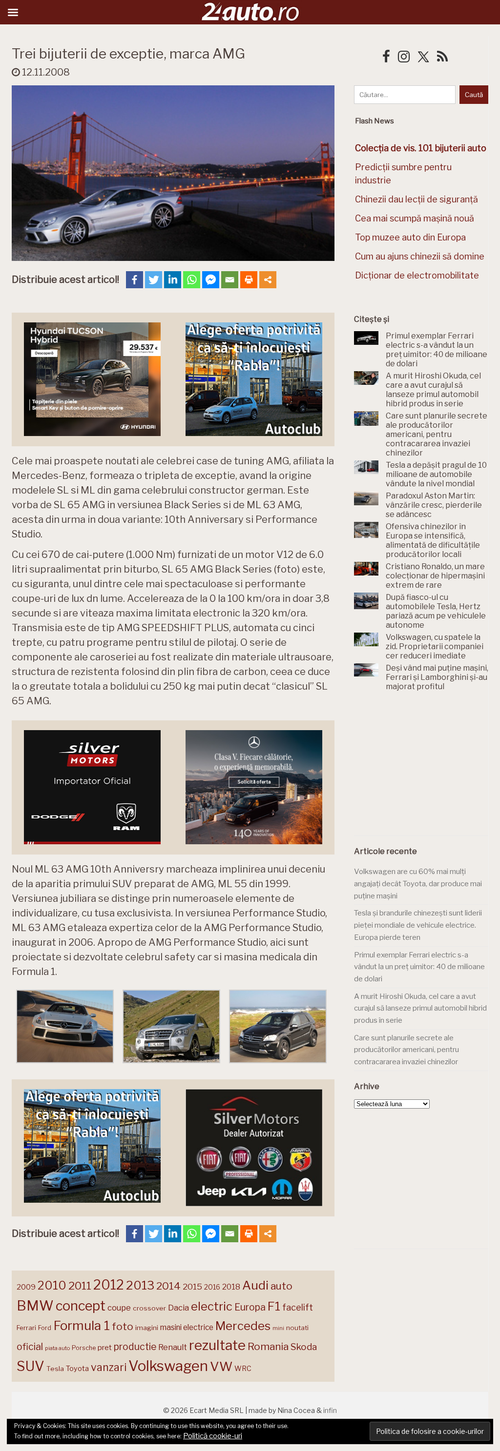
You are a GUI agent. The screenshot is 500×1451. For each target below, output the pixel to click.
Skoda (304, 1346)
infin (330, 1410)
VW (221, 1366)
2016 (212, 1287)
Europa (250, 1307)
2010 (52, 1285)
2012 (108, 1285)
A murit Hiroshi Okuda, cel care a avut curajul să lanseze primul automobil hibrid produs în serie (420, 1008)
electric (211, 1306)
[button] (65, 1028)
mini (278, 1328)
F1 (274, 1306)
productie (135, 1346)
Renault (172, 1347)
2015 (192, 1287)
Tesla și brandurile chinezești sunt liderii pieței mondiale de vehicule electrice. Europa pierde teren (418, 925)
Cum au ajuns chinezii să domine (419, 256)
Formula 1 (81, 1325)
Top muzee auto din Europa (410, 237)
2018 (231, 1287)
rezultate (217, 1345)
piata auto (57, 1348)
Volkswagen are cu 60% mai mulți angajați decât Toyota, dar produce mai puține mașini (418, 883)
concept (80, 1306)
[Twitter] (153, 279)
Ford (44, 1328)
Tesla (55, 1368)
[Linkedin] (172, 279)
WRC (242, 1368)
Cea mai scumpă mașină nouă (414, 218)
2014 (168, 1286)
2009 (26, 1287)
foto (122, 1326)
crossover (149, 1308)
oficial (30, 1346)
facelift (297, 1307)
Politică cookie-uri (212, 1435)
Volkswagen (168, 1365)
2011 (79, 1285)
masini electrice (186, 1327)
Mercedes (243, 1325)
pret (105, 1347)
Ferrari (26, 1328)
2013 (140, 1285)
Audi (255, 1285)
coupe (119, 1307)
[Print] (248, 279)
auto (281, 1286)
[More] (267, 279)
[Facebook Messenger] (210, 279)
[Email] (229, 279)
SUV (30, 1366)
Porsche (84, 1348)
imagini (146, 1328)
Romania (268, 1346)
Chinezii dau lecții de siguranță (416, 199)
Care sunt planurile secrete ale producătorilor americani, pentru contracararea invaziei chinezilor (406, 1050)
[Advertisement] (427, 769)
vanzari (108, 1367)
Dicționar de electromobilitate (417, 275)
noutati (297, 1328)
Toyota (77, 1368)
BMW (35, 1305)
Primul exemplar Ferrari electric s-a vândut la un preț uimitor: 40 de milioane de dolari (419, 967)
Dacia (178, 1307)
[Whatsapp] (191, 279)
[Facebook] (134, 279)
